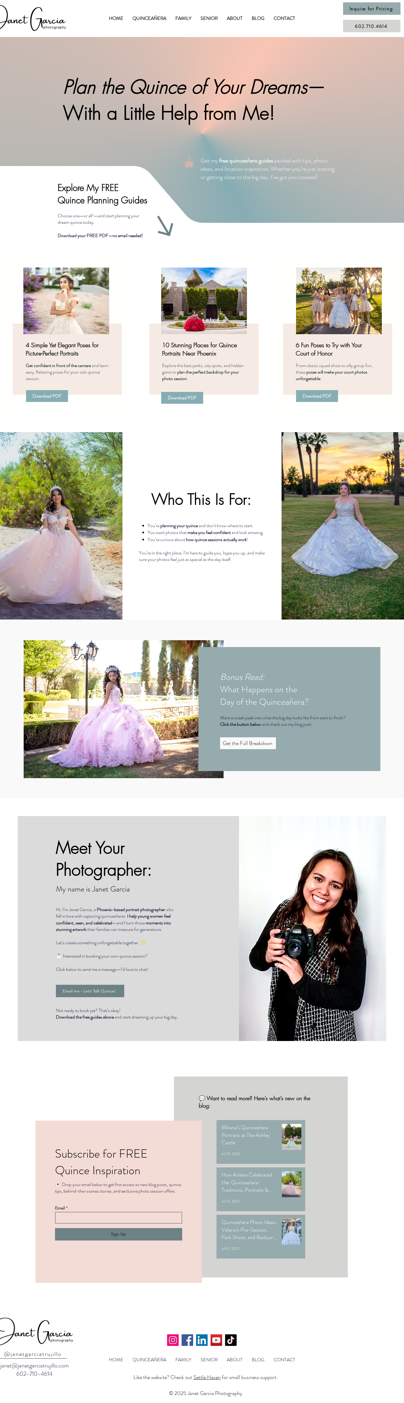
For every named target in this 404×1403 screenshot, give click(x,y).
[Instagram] (173, 1340)
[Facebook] (187, 1340)
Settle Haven (207, 1377)
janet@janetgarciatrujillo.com (34, 1365)
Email (60, 1208)
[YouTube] (216, 1340)
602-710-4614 (34, 1374)
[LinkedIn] (202, 1340)
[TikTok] (231, 1340)
